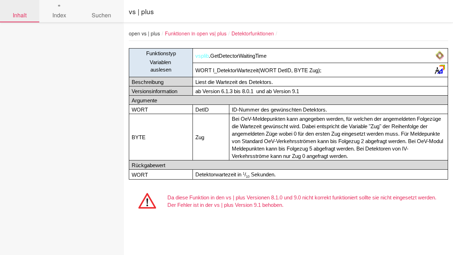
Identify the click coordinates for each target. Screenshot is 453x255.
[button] (418, 33)
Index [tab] (59, 15)
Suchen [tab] (101, 15)
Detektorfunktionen (252, 33)
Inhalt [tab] (20, 15)
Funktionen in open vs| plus (195, 33)
